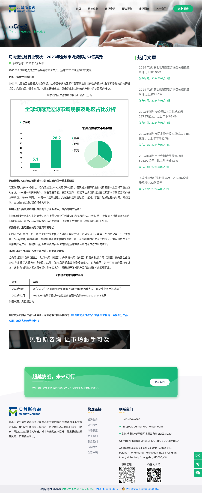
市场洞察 (144, 9)
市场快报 (38, 32)
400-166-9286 (131, 419)
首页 (78, 9)
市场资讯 (110, 9)
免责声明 (93, 452)
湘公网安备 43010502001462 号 (143, 489)
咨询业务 (93, 9)
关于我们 (161, 9)
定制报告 (183, 9)
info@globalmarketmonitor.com (143, 426)
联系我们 (160, 382)
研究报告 (127, 9)
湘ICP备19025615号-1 (108, 489)
